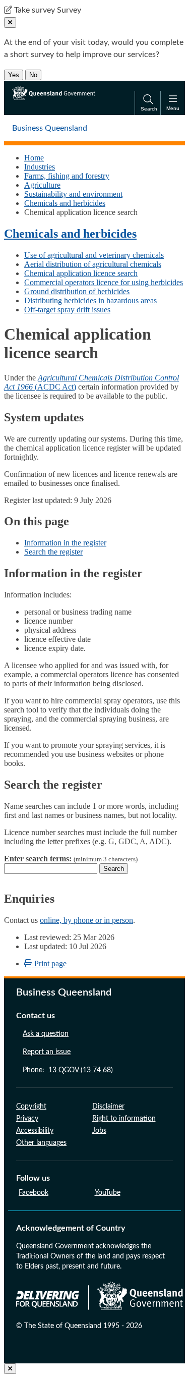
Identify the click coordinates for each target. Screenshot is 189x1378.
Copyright (31, 1106)
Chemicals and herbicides (64, 203)
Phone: (68, 1070)
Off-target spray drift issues (67, 309)
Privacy (27, 1118)
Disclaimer (108, 1106)
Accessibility (34, 1130)
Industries (39, 166)
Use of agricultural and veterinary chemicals (94, 255)
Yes (13, 75)
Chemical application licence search (81, 273)
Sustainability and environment (73, 194)
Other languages (41, 1142)
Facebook (33, 1192)
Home (34, 157)
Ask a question (46, 1033)
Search (113, 868)
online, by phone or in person (86, 920)
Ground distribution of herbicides (77, 291)
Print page (49, 963)
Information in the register (65, 542)
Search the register (53, 551)
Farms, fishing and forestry (66, 176)
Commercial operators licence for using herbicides (103, 282)
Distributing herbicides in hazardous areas (90, 300)
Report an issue (47, 1052)
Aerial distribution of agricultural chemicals (92, 264)
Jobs (99, 1130)
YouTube (107, 1192)
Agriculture (42, 185)
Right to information (124, 1118)
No (33, 75)
